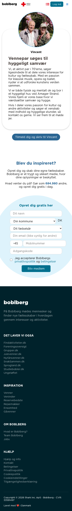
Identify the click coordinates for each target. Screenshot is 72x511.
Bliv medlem (36, 268)
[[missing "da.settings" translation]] (47, 4)
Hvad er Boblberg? (15, 431)
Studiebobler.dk (14, 369)
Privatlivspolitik (13, 470)
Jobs (7, 439)
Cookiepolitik (12, 474)
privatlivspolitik (25, 261)
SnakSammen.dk (14, 361)
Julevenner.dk (12, 353)
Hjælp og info (12, 459)
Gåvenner (10, 411)
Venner (8, 392)
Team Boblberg (13, 435)
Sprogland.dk (12, 365)
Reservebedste (13, 400)
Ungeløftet (10, 372)
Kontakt (8, 462)
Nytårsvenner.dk (14, 357)
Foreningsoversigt (15, 346)
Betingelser (11, 466)
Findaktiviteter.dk (15, 342)
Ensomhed (10, 407)
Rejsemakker (12, 404)
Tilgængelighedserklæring (20, 481)
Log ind (57, 4)
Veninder (9, 396)
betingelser (48, 261)
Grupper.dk (11, 350)
